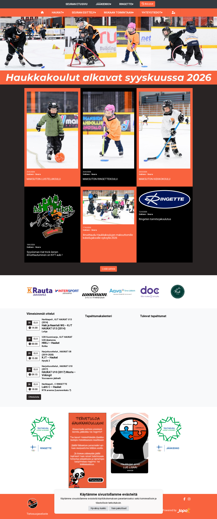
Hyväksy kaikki (98, 508)
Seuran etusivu (77, 4)
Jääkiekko (103, 4)
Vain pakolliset (119, 508)
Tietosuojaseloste (37, 513)
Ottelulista (33, 397)
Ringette (126, 4)
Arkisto (149, 4)
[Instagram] (187, 499)
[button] (16, 50)
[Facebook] (183, 499)
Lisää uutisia (108, 268)
